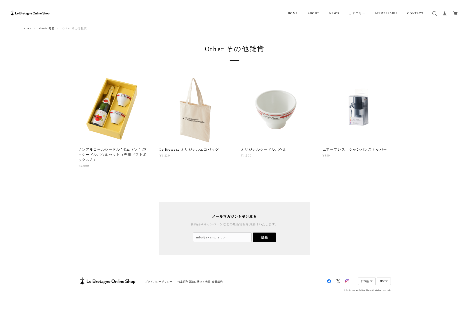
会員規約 (217, 281)
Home (27, 28)
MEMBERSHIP (386, 13)
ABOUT (314, 13)
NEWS (334, 13)
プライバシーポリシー (159, 281)
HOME (293, 13)
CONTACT (415, 13)
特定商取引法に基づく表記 (194, 281)
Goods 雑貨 (47, 28)
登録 (264, 237)
